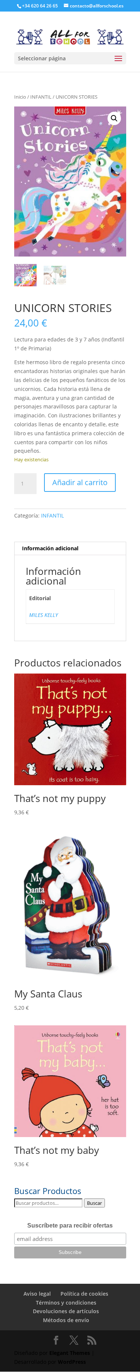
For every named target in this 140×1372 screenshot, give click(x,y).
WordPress (72, 1361)
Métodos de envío (66, 1320)
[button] (114, 118)
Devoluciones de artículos (66, 1311)
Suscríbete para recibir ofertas (70, 1225)
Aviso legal (37, 1293)
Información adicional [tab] (50, 548)
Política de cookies (84, 1293)
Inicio (20, 96)
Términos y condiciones (66, 1302)
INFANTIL (41, 96)
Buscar (94, 1203)
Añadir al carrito (80, 482)
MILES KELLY (43, 614)
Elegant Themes (69, 1352)
